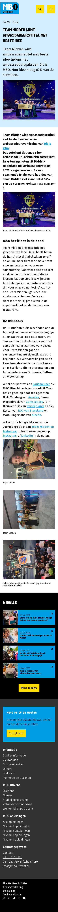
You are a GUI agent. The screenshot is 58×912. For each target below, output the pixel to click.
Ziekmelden (10, 760)
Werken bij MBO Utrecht (18, 808)
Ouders (7, 769)
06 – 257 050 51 (12, 861)
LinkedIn (27, 435)
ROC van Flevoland (30, 410)
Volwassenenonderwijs (17, 804)
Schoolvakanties (13, 764)
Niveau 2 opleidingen (16, 830)
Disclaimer (9, 890)
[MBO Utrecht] (9, 8)
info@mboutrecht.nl (16, 866)
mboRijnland (35, 406)
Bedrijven (9, 773)
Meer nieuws (29, 688)
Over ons (8, 791)
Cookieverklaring (12, 894)
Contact (8, 853)
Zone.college (34, 401)
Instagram (10, 435)
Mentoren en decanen (17, 777)
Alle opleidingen (13, 822)
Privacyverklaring (13, 887)
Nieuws (7, 795)
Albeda (36, 415)
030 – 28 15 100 (12, 857)
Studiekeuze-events (15, 800)
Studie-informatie (14, 755)
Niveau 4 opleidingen (16, 839)
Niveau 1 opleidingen (16, 826)
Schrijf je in (16, 733)
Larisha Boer (41, 384)
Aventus (33, 397)
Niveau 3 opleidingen (16, 835)
